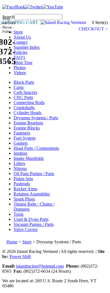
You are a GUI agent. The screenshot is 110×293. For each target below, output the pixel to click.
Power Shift (20, 256)
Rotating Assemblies (32, 193)
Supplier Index (27, 47)
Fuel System (25, 138)
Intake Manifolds (29, 158)
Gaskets (21, 143)
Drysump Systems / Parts (36, 117)
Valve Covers (26, 229)
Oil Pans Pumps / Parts (34, 173)
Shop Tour (23, 62)
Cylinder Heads (27, 112)
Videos (20, 72)
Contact (20, 42)
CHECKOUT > (93, 29)
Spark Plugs (24, 199)
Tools (18, 214)
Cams (19, 87)
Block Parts (24, 82)
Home (11, 241)
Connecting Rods (29, 102)
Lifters (19, 163)
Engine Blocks (27, 127)
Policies (20, 52)
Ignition (20, 153)
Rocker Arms (25, 188)
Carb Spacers (25, 92)
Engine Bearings (28, 122)
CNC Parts (23, 97)
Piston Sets (23, 178)
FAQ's (19, 57)
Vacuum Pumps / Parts (34, 224)
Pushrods (22, 183)
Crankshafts (24, 107)
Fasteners (22, 133)
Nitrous (20, 168)
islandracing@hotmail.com (40, 266)
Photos (20, 67)
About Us (22, 37)
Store (18, 32)
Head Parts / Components (36, 148)
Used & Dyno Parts (31, 219)
